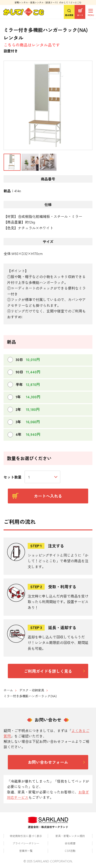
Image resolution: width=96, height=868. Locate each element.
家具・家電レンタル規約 (70, 836)
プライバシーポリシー (26, 843)
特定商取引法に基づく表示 (26, 836)
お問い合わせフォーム (48, 762)
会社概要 (70, 843)
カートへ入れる (48, 496)
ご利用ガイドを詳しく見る (48, 671)
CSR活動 (70, 850)
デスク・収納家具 (31, 690)
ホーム (8, 690)
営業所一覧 (26, 850)
